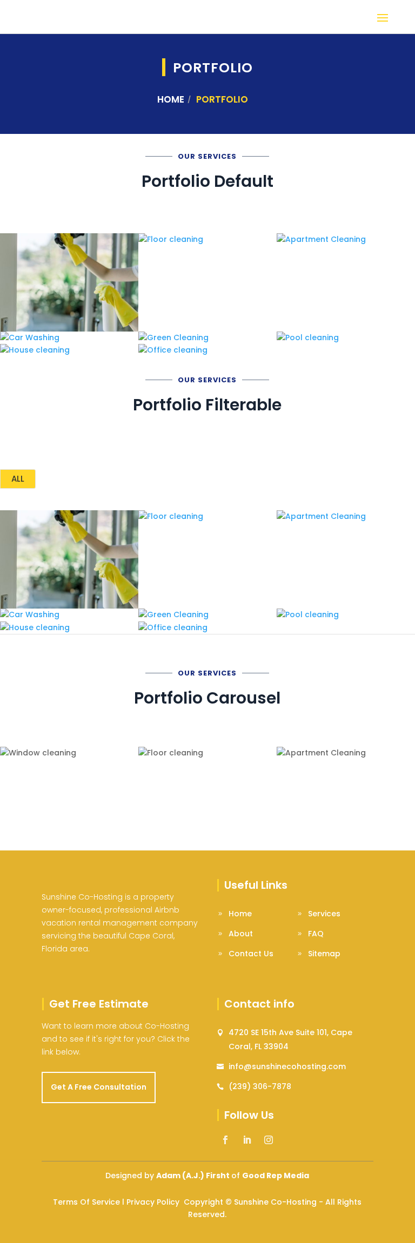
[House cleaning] (69, 350)
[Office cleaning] (207, 350)
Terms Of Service (86, 1202)
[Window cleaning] (69, 282)
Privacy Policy (152, 1202)
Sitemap (324, 953)
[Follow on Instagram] (268, 1140)
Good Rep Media (275, 1175)
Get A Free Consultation (98, 1087)
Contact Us (251, 953)
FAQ (316, 933)
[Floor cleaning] (207, 239)
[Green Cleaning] (207, 338)
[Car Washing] (69, 338)
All (17, 478)
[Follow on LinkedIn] (247, 1140)
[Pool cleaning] (346, 338)
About (241, 933)
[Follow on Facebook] (225, 1140)
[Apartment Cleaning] (346, 239)
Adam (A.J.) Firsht (193, 1175)
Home (170, 99)
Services (324, 913)
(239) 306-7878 (260, 1086)
